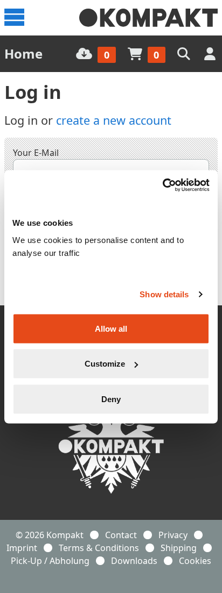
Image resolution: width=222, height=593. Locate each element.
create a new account (113, 120)
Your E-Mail (36, 153)
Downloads (134, 561)
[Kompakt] (148, 18)
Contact (121, 535)
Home (23, 53)
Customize (105, 363)
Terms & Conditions (99, 548)
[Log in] (211, 53)
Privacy (173, 535)
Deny (111, 398)
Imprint (21, 548)
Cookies (195, 561)
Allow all (111, 328)
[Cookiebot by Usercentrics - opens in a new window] (162, 185)
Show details (164, 294)
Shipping (179, 548)
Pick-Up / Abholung (50, 561)
